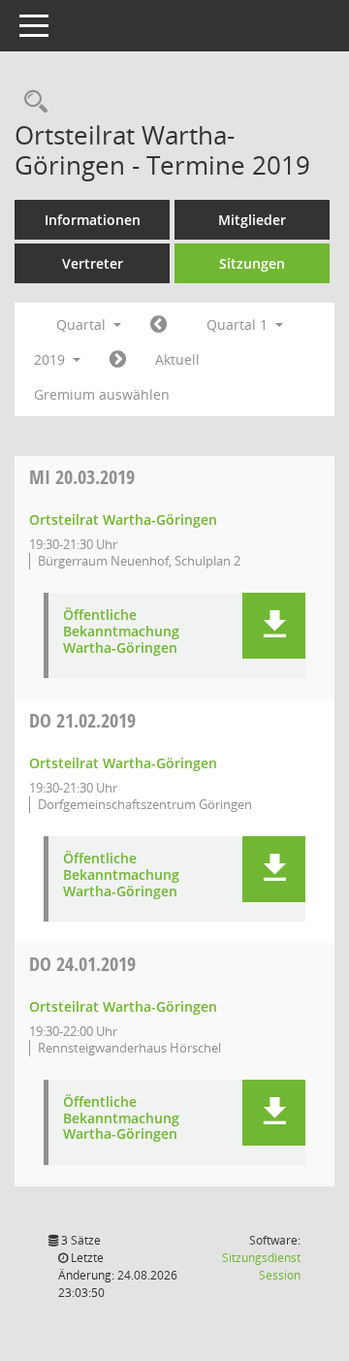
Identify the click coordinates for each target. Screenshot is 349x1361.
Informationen (93, 220)
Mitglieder (252, 220)
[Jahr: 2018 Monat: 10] (158, 325)
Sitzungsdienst (261, 1266)
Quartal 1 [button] (238, 324)
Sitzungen (252, 263)
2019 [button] (51, 359)
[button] (273, 626)
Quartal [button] (83, 324)
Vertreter (92, 263)
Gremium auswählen (102, 394)
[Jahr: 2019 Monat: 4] (118, 359)
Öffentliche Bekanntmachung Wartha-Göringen (121, 631)
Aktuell (177, 359)
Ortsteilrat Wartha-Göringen (123, 519)
